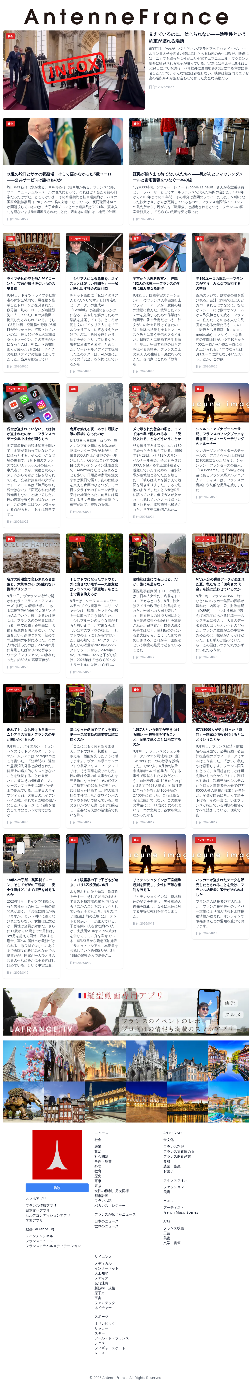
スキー (99, 1333)
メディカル (103, 1263)
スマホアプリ (36, 1198)
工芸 (166, 1233)
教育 (97, 1171)
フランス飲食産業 (177, 1156)
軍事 (97, 1181)
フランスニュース (39, 1240)
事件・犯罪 (103, 1161)
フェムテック (104, 1302)
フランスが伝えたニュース (115, 1214)
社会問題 (101, 1156)
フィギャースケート (110, 1348)
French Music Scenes (180, 1212)
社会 (97, 1139)
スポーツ (101, 1316)
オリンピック (104, 1323)
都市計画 (101, 1195)
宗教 (97, 1185)
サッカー (101, 1328)
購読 (57, 1187)
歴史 (97, 1176)
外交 (97, 1166)
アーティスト (173, 1207)
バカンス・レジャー (110, 1205)
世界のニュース (106, 1226)
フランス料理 (173, 1146)
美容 (166, 1191)
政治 (97, 1151)
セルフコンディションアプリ (48, 1215)
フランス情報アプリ (41, 1205)
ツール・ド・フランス (111, 1338)
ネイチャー (103, 1307)
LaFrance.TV (43, 1229)
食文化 (168, 1139)
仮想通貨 (101, 1283)
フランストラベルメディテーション (53, 1245)
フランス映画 (173, 1228)
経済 (97, 1146)
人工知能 (101, 1273)
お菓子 (168, 1171)
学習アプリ (34, 1220)
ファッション (173, 1186)
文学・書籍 (172, 1242)
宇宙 (97, 1297)
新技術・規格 (104, 1288)
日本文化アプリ (38, 1210)
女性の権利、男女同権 (111, 1190)
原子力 (99, 1293)
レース (99, 1352)
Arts (166, 1221)
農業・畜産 (172, 1166)
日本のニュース (106, 1221)
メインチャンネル (39, 1236)
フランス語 (103, 1200)
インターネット (106, 1268)
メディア (101, 1278)
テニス (99, 1343)
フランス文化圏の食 (178, 1151)
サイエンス (103, 1256)
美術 (166, 1238)
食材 (166, 1161)
